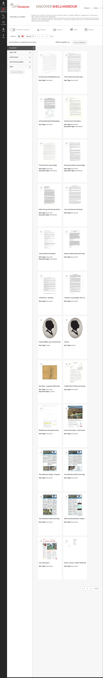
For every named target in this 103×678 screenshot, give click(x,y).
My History (3, 24)
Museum (87, 8)
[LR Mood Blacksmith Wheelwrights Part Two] (50, 107)
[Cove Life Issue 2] (50, 549)
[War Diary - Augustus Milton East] (50, 372)
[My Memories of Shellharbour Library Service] (50, 63)
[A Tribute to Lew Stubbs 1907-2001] (75, 284)
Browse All (3, 11)
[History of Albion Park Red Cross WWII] (75, 240)
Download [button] (41, 29)
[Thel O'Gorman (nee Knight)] (50, 151)
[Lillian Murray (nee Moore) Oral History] (50, 196)
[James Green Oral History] (50, 240)
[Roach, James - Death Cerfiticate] (75, 549)
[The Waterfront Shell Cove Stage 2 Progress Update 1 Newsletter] (75, 461)
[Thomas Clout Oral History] (75, 107)
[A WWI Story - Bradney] (50, 284)
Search (3, 18)
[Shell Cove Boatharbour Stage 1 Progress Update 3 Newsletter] (75, 505)
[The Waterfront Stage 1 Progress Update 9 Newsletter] (50, 461)
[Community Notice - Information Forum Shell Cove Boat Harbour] (75, 416)
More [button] (3, 37)
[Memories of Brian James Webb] (75, 151)
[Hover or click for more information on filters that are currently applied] (68, 42)
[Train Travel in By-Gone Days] (75, 63)
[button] (58, 30)
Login (3, 31)
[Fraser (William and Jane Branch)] (50, 328)
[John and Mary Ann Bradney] (75, 196)
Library (96, 8)
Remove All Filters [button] (79, 42)
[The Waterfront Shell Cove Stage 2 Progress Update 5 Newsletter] (50, 505)
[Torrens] (75, 328)
